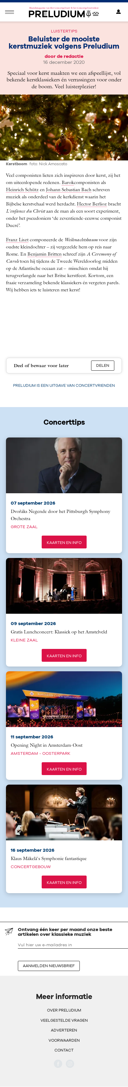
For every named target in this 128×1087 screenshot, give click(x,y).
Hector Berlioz (92, 204)
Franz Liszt (17, 239)
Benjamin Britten (44, 254)
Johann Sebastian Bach (68, 189)
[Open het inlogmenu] (118, 12)
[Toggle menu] (9, 12)
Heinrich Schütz (22, 189)
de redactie (70, 56)
